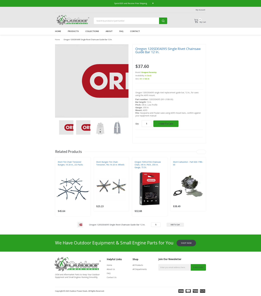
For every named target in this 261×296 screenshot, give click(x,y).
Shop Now (186, 243)
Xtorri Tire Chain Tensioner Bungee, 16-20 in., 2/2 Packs (70, 163)
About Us (111, 269)
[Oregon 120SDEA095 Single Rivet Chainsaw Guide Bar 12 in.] (80, 224)
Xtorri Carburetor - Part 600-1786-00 (188, 163)
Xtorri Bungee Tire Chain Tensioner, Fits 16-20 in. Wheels (110, 163)
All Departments (140, 269)
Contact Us (111, 277)
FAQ (109, 273)
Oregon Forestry (148, 72)
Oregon (138, 170)
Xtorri (60, 170)
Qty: (137, 123)
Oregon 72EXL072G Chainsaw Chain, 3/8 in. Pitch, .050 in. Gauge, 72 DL (148, 165)
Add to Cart (166, 123)
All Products (138, 265)
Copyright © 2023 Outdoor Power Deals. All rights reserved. (79, 291)
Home (57, 39)
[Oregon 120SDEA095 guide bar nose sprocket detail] (66, 127)
